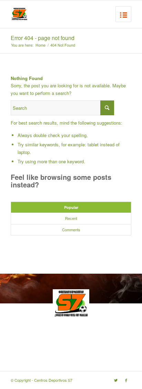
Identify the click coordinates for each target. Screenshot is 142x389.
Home (40, 45)
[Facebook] (126, 380)
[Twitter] (116, 380)
